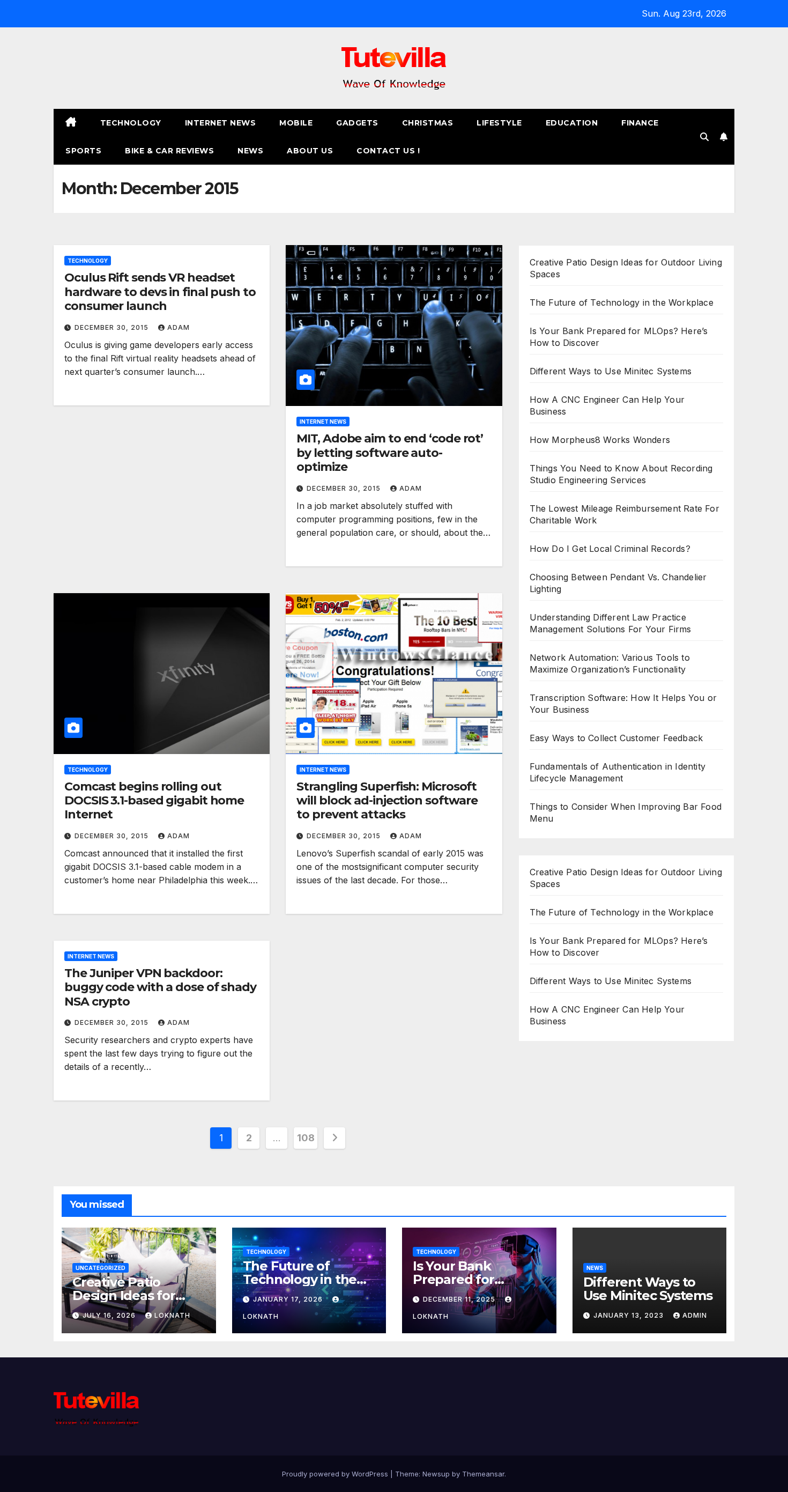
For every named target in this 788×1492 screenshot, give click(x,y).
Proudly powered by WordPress (336, 1473)
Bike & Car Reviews (169, 151)
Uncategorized (100, 1268)
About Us (310, 151)
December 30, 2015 (113, 327)
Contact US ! (388, 151)
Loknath (172, 1315)
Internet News (220, 123)
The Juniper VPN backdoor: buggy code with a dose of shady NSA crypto (160, 987)
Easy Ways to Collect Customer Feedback (616, 738)
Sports (83, 151)
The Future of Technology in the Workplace (621, 302)
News (250, 151)
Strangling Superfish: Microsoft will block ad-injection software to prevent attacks (387, 800)
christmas (428, 123)
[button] (704, 136)
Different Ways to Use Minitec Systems (611, 371)
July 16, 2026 (110, 1315)
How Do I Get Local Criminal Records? (610, 548)
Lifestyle (499, 123)
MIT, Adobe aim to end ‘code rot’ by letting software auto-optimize (389, 452)
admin (694, 1315)
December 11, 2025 (460, 1299)
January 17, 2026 (289, 1299)
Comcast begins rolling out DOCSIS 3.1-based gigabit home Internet (154, 800)
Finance (640, 123)
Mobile (296, 123)
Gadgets (357, 123)
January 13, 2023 (629, 1315)
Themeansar (483, 1473)
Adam (178, 327)
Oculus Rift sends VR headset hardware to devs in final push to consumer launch (160, 291)
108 (305, 1137)
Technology (130, 123)
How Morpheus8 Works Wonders (600, 439)
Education (572, 123)
